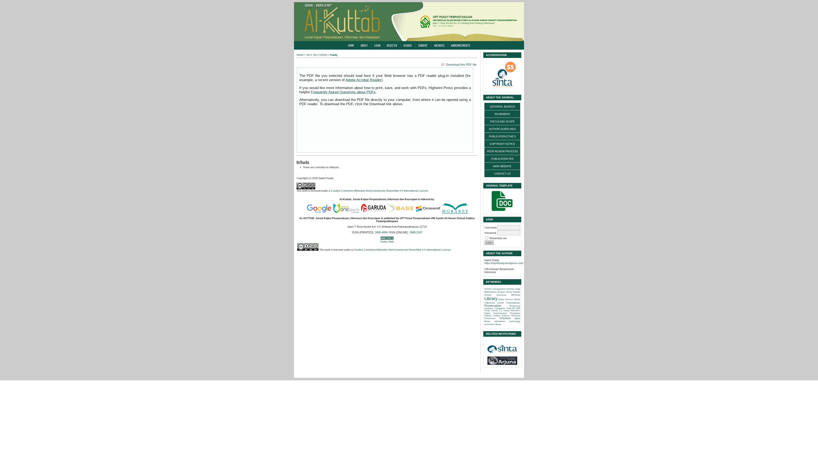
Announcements (460, 45)
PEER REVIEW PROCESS (502, 151)
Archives (439, 45)
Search (407, 45)
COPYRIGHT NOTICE (502, 143)
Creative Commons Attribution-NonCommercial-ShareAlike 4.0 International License (379, 190)
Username (491, 227)
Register (392, 45)
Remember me (498, 238)
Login (377, 45)
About (364, 45)
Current (423, 45)
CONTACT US (502, 173)
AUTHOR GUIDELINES (502, 129)
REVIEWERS (502, 114)
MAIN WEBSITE (502, 166)
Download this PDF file (461, 64)
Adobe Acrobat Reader (363, 80)
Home (351, 45)
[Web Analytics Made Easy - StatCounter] (387, 238)
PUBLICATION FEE (502, 158)
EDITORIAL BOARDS (502, 106)
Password (490, 232)
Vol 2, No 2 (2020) (316, 54)
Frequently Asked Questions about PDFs (343, 92)
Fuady (333, 54)
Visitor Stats (387, 241)
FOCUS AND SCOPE (502, 121)
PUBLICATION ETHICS (502, 136)
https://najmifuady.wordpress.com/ (503, 263)
